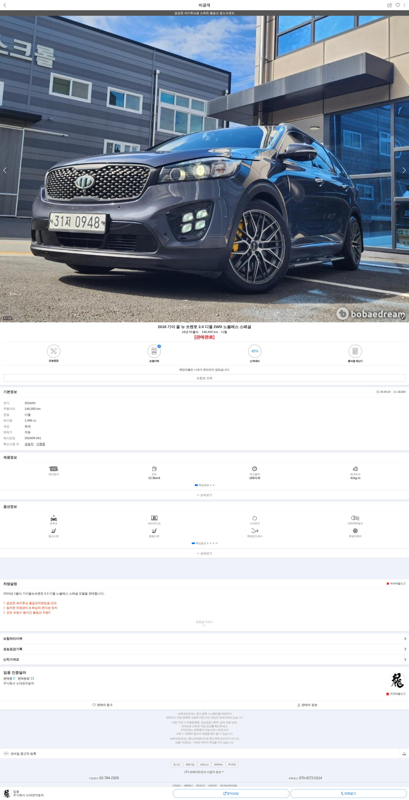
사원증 (40, 444)
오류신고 (204, 764)
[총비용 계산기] (355, 352)
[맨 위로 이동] (404, 753)
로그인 (176, 764)
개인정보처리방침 (228, 785)
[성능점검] (53, 356)
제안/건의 (200, 785)
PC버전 (232, 764)
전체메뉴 (218, 764)
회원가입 (190, 764)
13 (32, 678)
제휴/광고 (188, 785)
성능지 (29, 444)
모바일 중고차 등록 (23, 753)
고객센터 (176, 785)
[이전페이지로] (4, 5)
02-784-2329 (109, 778)
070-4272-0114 (310, 778)
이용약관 (212, 785)
